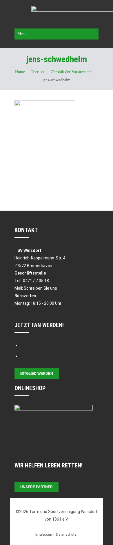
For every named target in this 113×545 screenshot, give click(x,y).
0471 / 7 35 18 (36, 280)
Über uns (37, 72)
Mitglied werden (36, 374)
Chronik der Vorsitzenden (71, 72)
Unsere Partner (36, 487)
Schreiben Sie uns (40, 288)
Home (20, 72)
